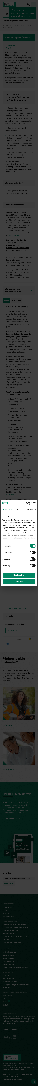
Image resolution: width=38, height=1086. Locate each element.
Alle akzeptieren (19, 575)
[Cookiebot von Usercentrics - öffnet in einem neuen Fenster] (27, 503)
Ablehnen (19, 581)
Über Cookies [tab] (30, 509)
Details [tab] (18, 509)
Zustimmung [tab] (7, 509)
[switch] (33, 552)
